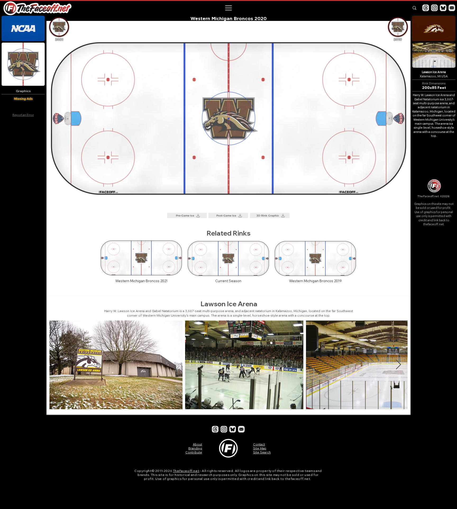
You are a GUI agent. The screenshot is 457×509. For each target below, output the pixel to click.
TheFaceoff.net (186, 471)
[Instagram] (434, 7)
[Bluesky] (443, 7)
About (197, 444)
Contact (259, 444)
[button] (228, 8)
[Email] (452, 7)
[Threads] (425, 7)
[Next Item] (398, 365)
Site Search (262, 452)
